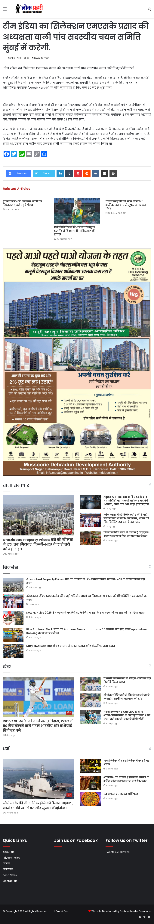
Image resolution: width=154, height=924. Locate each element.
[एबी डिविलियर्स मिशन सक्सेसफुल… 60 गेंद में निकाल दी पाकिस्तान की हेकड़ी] (77, 211)
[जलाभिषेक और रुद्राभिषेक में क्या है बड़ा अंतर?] (90, 766)
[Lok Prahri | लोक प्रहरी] (30, 9)
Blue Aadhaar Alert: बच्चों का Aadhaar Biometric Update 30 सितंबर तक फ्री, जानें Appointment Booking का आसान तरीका (88, 631)
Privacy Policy (11, 858)
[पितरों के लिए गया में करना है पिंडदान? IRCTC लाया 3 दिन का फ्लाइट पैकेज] (90, 538)
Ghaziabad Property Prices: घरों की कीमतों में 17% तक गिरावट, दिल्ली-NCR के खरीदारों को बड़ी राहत (38, 544)
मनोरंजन (8, 869)
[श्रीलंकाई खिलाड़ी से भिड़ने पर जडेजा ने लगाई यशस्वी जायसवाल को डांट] (90, 700)
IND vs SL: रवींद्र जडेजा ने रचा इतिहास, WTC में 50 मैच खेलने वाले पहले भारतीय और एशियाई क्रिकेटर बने (38, 726)
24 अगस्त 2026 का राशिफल (120, 794)
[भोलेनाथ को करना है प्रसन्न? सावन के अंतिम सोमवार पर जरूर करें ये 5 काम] (90, 783)
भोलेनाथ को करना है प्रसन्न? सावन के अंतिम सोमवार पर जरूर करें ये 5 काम (126, 779)
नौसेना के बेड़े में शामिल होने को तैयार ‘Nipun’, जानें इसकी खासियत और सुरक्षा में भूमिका (38, 805)
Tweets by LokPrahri (118, 852)
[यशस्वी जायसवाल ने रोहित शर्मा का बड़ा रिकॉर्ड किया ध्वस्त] (90, 684)
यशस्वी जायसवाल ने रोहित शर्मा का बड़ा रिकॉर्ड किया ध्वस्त (127, 680)
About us (8, 852)
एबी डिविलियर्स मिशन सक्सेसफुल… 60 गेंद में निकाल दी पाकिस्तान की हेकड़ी (75, 230)
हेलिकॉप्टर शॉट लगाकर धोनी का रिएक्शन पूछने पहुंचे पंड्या (22, 203)
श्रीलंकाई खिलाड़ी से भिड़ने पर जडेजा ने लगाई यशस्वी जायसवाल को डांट (126, 697)
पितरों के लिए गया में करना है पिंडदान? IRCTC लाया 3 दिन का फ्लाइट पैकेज (126, 534)
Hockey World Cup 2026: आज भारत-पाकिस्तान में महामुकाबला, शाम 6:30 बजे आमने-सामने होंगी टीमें (126, 715)
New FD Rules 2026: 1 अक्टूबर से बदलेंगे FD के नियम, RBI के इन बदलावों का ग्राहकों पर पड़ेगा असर (85, 613)
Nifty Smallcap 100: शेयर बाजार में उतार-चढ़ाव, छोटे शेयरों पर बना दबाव (70, 646)
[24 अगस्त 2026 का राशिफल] (90, 799)
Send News (10, 875)
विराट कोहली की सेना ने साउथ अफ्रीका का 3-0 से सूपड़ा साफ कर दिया (126, 205)
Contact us (10, 881)
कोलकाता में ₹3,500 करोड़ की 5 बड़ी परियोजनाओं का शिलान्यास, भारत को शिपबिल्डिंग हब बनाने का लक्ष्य (126, 518)
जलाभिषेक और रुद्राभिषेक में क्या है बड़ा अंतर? (126, 762)
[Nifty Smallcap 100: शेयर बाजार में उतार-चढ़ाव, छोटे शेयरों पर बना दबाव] (13, 651)
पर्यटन (6, 863)
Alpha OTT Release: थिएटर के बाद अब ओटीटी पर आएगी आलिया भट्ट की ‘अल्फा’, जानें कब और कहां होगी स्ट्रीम (126, 500)
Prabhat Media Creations (135, 911)
